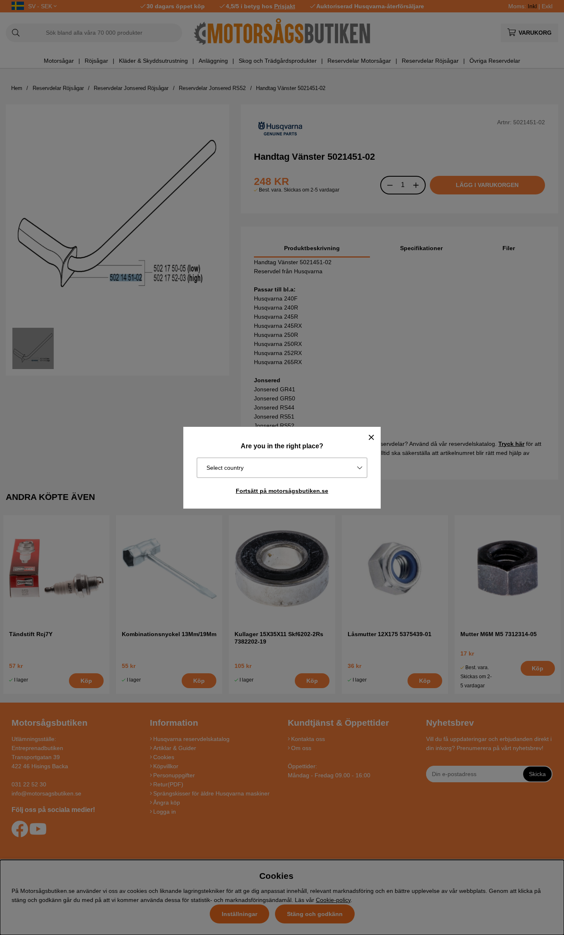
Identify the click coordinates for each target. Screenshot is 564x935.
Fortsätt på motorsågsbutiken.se (282, 491)
